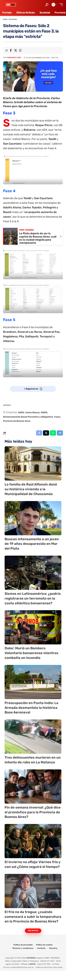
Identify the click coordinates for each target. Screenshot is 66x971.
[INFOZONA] (10, 4)
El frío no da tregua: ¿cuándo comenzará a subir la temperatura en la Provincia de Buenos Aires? (33, 917)
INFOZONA (31, 958)
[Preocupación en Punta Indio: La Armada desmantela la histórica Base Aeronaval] (33, 682)
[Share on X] (15, 50)
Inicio (5, 19)
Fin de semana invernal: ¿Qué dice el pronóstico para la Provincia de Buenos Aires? (33, 812)
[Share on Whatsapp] (20, 50)
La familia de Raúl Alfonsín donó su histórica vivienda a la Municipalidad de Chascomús (31, 489)
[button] (47, 4)
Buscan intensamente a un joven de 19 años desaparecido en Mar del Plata (32, 544)
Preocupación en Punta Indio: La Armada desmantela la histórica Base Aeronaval (31, 708)
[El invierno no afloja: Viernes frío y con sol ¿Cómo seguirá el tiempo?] (33, 841)
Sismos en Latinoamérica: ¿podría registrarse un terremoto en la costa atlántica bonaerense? (33, 598)
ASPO (21, 412)
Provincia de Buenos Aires (16, 421)
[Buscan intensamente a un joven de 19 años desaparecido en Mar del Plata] (33, 518)
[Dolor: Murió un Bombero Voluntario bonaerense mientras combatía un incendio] (33, 627)
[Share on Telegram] (60, 433)
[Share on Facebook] (11, 50)
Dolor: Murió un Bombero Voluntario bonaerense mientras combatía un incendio (31, 653)
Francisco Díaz (14, 58)
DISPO (44, 412)
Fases (57, 417)
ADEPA (32, 964)
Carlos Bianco (32, 412)
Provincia (13, 19)
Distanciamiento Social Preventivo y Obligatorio (28, 417)
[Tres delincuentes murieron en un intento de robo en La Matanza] (33, 736)
